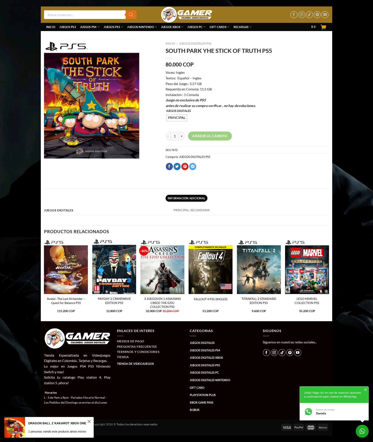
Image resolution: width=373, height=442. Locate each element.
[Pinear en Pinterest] (184, 166)
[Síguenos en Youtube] (325, 14)
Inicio (50, 27)
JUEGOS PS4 (88, 27)
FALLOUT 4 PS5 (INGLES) (210, 299)
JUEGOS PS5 (112, 27)
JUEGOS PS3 (67, 27)
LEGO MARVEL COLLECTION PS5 (307, 301)
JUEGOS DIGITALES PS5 (195, 43)
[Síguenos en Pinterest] (317, 14)
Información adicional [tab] (186, 198)
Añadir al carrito (210, 136)
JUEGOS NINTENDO (140, 27)
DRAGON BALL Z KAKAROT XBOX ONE (57, 423)
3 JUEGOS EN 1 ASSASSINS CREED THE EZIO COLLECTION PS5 (162, 302)
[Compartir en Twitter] (177, 166)
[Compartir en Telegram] (192, 166)
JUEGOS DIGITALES (178, 111)
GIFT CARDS (218, 27)
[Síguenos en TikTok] (309, 14)
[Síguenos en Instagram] (301, 14)
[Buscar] (131, 14)
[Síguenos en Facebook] (293, 14)
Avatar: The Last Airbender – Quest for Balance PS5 (66, 301)
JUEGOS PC (194, 27)
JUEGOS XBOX (170, 27)
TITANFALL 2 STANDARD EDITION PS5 (259, 301)
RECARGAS (241, 27)
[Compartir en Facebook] (169, 166)
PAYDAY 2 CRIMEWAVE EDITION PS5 (114, 301)
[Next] (329, 280)
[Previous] (44, 280)
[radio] (176, 118)
